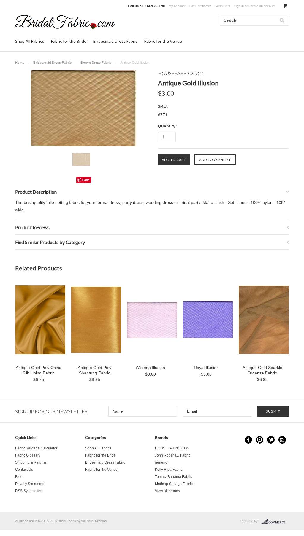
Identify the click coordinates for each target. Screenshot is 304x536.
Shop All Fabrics (29, 41)
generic (161, 462)
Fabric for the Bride (68, 41)
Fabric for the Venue (163, 41)
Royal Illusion (206, 367)
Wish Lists (223, 6)
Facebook (248, 440)
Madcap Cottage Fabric (174, 484)
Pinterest (259, 440)
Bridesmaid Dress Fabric (115, 41)
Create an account (261, 6)
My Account (177, 6)
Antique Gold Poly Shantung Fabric (94, 370)
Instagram (282, 440)
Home (19, 62)
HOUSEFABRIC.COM (172, 448)
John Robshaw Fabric (172, 455)
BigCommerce (275, 521)
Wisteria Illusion (150, 367)
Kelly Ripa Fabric (169, 470)
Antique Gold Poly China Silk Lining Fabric (38, 370)
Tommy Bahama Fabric (173, 477)
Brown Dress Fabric (95, 62)
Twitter (271, 440)
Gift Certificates (200, 6)
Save (86, 180)
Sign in (239, 6)
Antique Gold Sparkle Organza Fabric (262, 370)
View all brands (167, 491)
